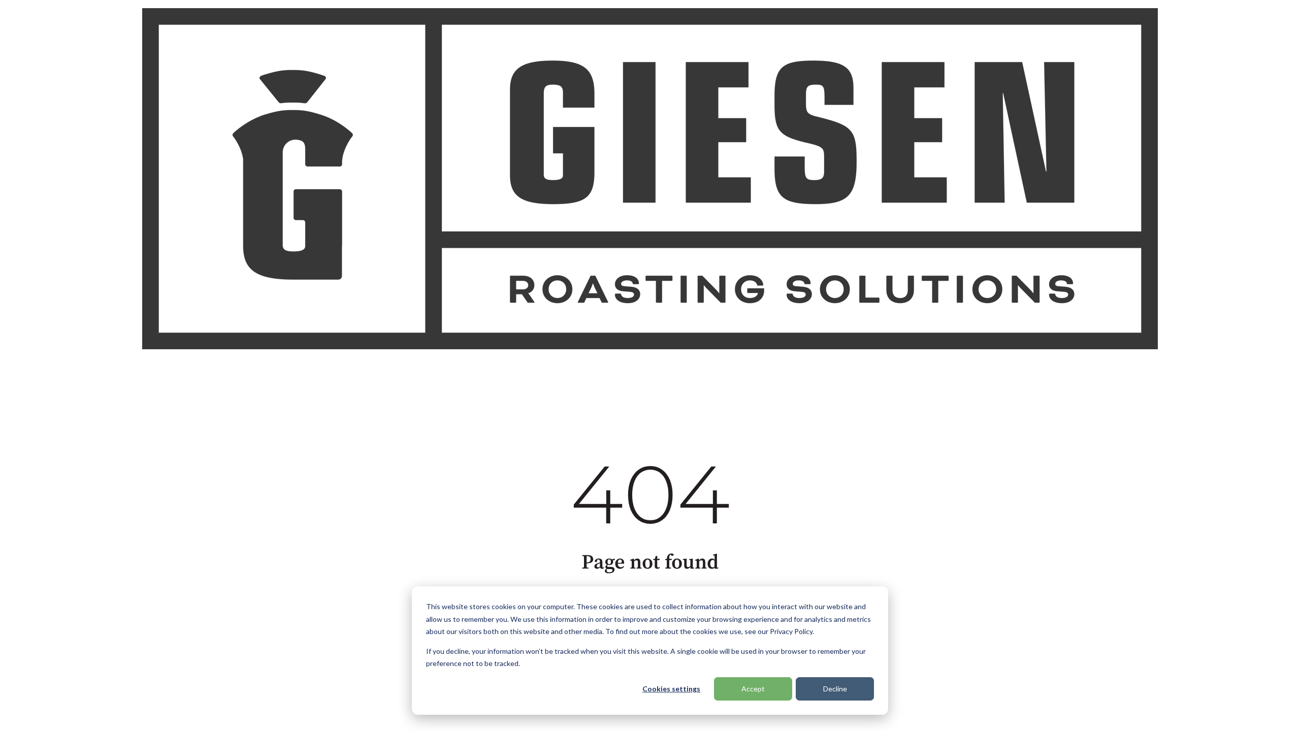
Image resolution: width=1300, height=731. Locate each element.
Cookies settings (671, 688)
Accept (753, 688)
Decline (835, 688)
